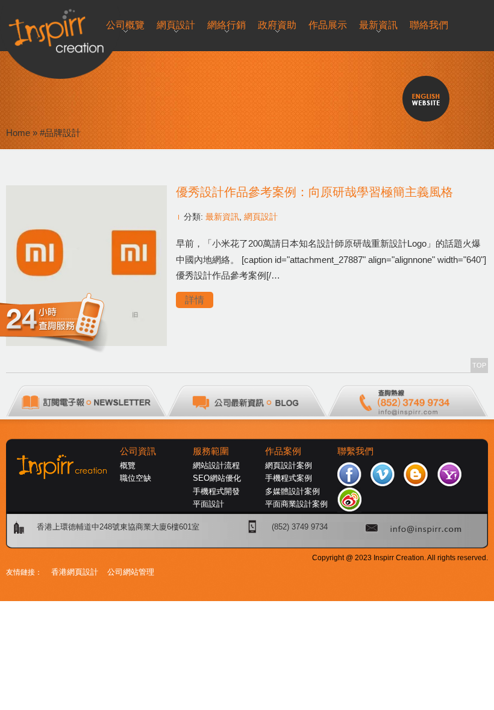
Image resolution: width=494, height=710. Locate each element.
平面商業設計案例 (296, 503)
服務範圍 (211, 451)
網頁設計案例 (288, 465)
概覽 (128, 465)
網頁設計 (261, 216)
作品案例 (283, 451)
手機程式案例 (288, 478)
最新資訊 (222, 216)
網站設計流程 (216, 465)
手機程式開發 (216, 491)
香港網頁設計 (74, 571)
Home (18, 133)
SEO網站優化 (217, 478)
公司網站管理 (130, 571)
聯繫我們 (355, 451)
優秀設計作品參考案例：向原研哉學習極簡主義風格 (314, 192)
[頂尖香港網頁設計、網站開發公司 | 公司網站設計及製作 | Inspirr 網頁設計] (12, 28)
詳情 (194, 300)
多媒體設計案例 (292, 491)
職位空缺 (135, 478)
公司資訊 (138, 451)
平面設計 (208, 503)
